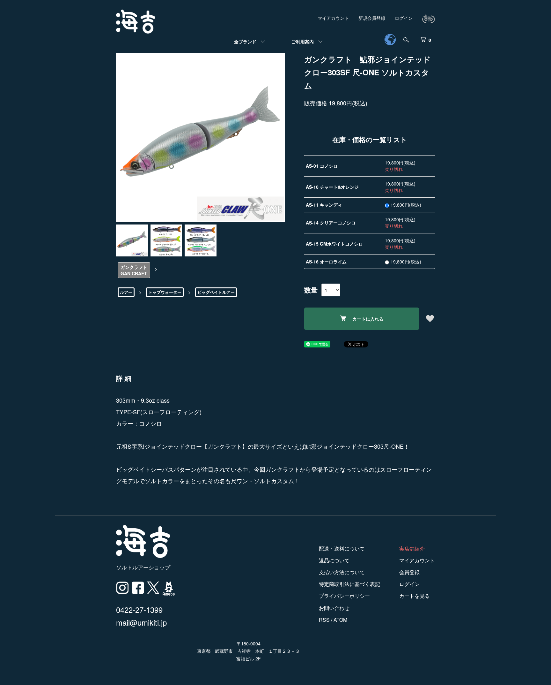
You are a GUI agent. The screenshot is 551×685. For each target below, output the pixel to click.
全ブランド (245, 41)
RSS (324, 619)
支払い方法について (342, 572)
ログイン (404, 18)
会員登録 (409, 572)
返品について (334, 560)
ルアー (126, 292)
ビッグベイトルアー (216, 292)
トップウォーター (164, 292)
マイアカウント (333, 18)
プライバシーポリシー (344, 595)
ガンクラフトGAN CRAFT (134, 270)
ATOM (340, 619)
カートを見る (414, 595)
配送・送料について (342, 548)
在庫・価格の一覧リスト (369, 139)
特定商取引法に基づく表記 (349, 584)
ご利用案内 (302, 41)
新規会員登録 (371, 18)
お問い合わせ (334, 608)
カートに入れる (368, 319)
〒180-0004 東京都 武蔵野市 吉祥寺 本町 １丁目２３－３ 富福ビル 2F (248, 651)
